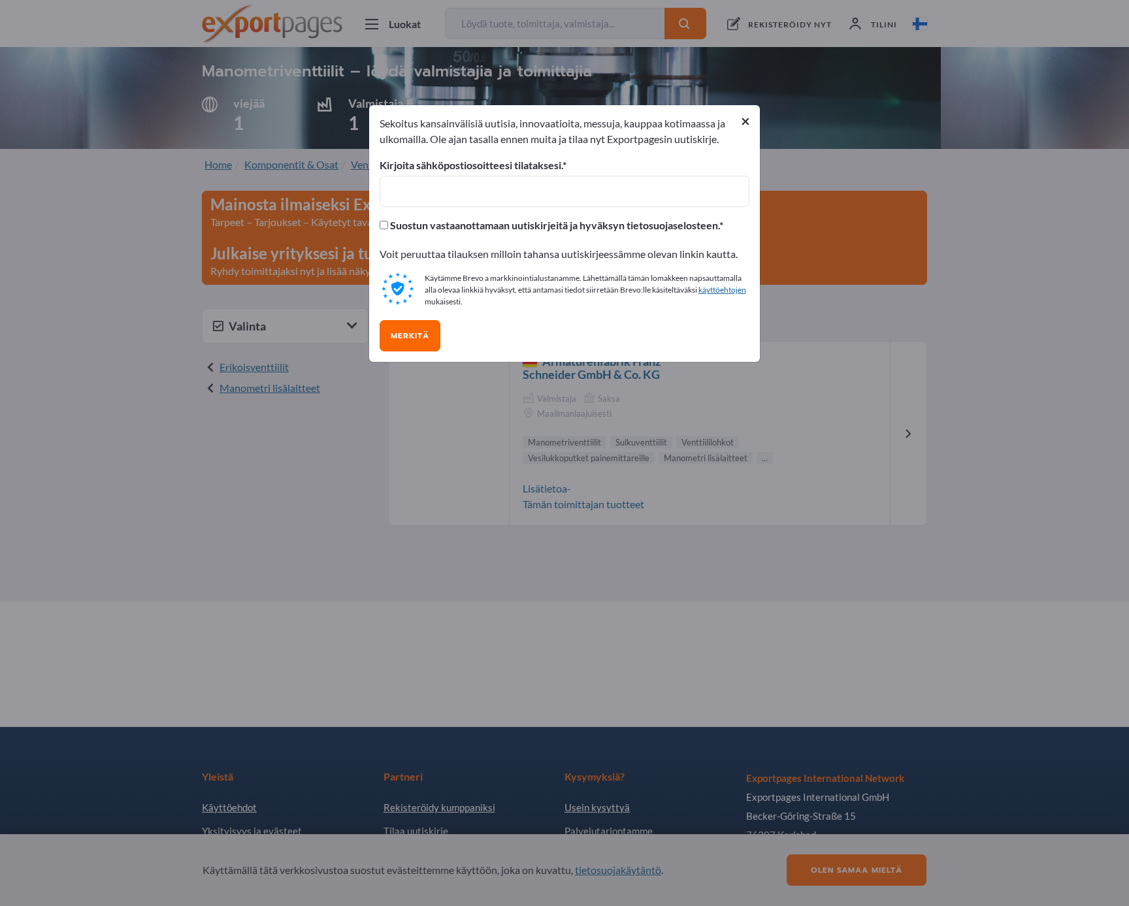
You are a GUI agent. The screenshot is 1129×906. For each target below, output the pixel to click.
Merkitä (410, 336)
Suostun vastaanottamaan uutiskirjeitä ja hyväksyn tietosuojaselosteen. (553, 225)
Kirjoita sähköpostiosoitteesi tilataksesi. (471, 165)
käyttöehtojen (722, 290)
